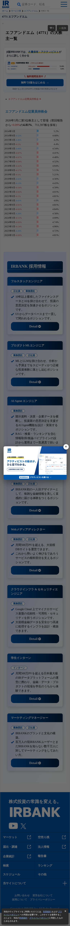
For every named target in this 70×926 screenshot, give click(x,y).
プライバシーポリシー (39, 918)
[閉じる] (66, 447)
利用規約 (47, 911)
